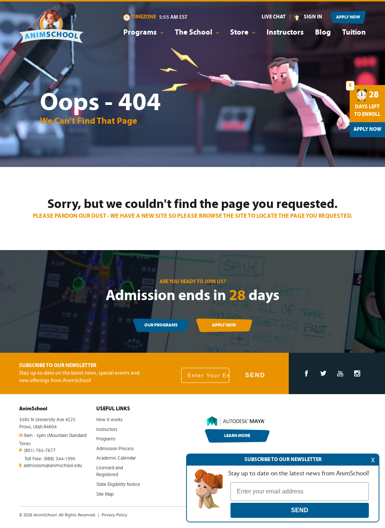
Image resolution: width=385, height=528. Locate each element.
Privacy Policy (114, 515)
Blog (323, 32)
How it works (109, 419)
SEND (255, 375)
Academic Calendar (116, 458)
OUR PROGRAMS (160, 325)
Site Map (105, 494)
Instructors (285, 32)
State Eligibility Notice (118, 484)
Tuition (354, 32)
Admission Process (115, 448)
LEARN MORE (237, 436)
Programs (105, 439)
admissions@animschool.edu (53, 465)
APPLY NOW (348, 17)
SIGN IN (313, 17)
